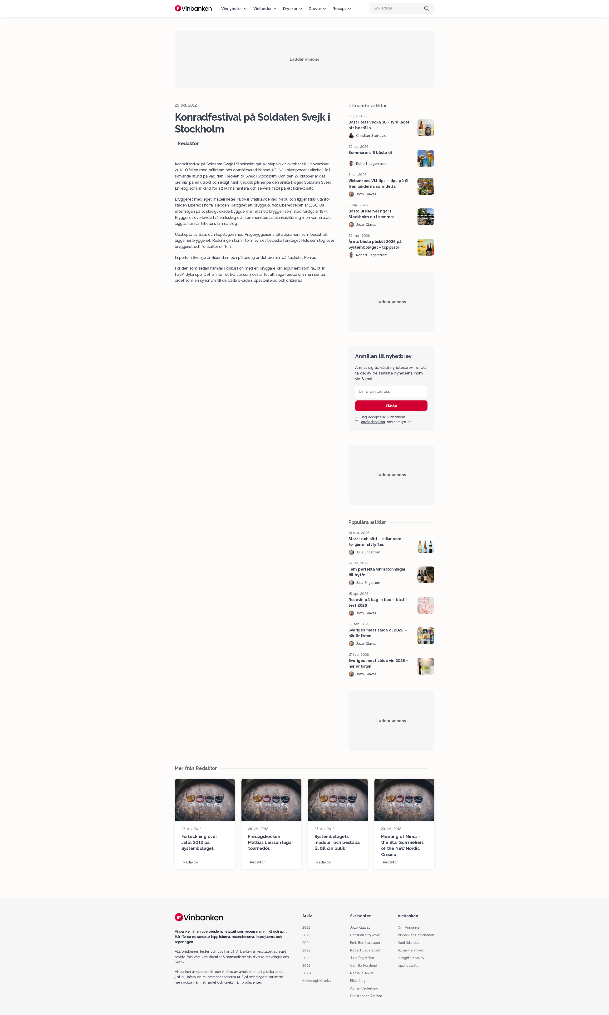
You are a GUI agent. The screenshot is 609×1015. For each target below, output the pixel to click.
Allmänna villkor (410, 950)
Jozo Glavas (360, 927)
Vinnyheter (231, 8)
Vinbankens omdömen (416, 935)
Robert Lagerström (366, 950)
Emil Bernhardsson (365, 943)
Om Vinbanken (410, 927)
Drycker (290, 8)
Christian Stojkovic (365, 935)
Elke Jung (358, 981)
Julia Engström (362, 958)
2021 (306, 965)
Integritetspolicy (411, 958)
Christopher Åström (366, 996)
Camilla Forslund (363, 965)
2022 (306, 958)
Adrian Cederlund (364, 988)
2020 (306, 973)
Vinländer (262, 8)
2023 (306, 950)
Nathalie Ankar (362, 973)
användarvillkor (373, 422)
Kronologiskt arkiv (316, 981)
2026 (306, 927)
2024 (306, 943)
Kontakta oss (408, 943)
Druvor (315, 8)
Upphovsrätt (408, 965)
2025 (306, 935)
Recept (339, 8)
